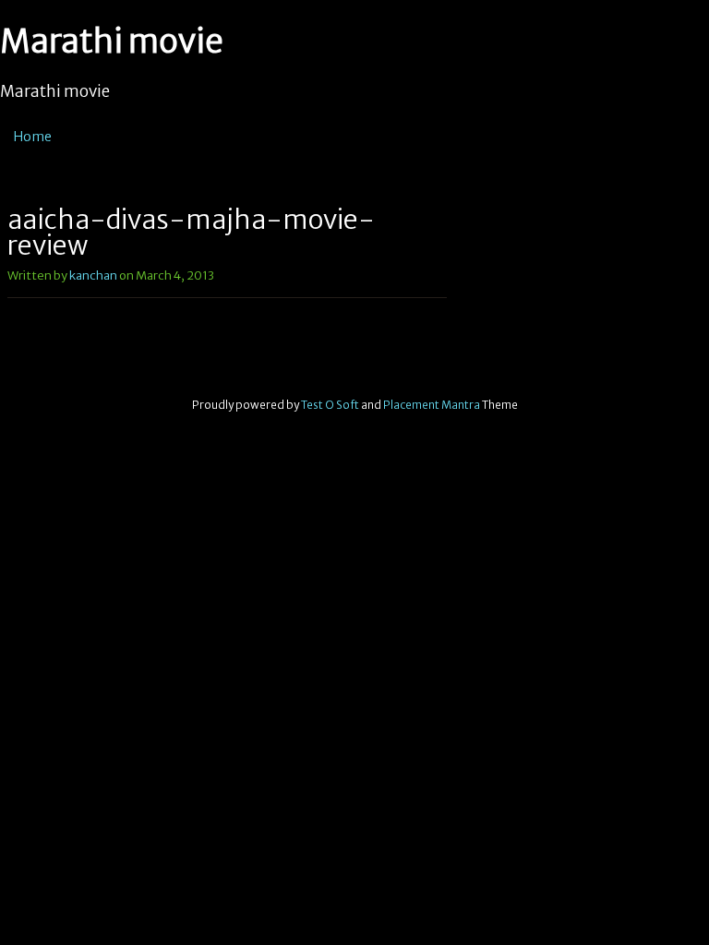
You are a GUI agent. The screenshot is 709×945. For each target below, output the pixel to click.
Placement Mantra (431, 405)
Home (33, 136)
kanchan (93, 275)
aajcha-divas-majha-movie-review (191, 232)
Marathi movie (111, 41)
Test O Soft (330, 405)
